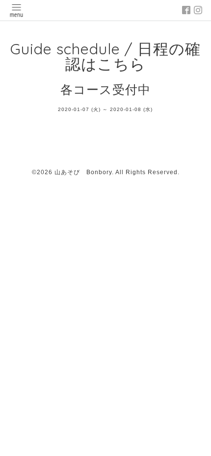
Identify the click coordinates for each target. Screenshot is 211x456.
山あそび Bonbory (83, 172)
